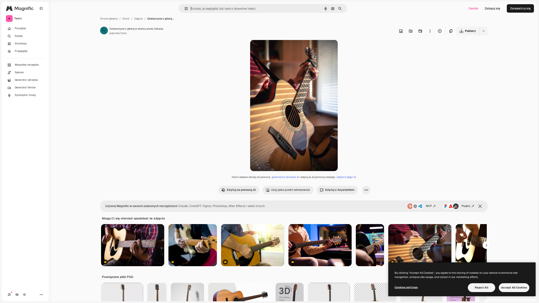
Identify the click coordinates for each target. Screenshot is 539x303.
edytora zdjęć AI (346, 177)
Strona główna (109, 18)
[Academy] (16, 294)
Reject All (481, 287)
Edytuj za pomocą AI (241, 190)
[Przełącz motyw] (24, 294)
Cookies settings (406, 287)
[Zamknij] (480, 206)
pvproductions (118, 33)
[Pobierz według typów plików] (483, 31)
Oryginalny (279, 48)
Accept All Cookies (514, 287)
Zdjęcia (138, 18)
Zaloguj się (492, 8)
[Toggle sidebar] (41, 8)
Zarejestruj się (520, 8)
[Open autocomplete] (184, 8)
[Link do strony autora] (104, 31)
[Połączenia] (9, 294)
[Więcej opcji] (430, 31)
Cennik (473, 8)
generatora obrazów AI (285, 177)
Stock (125, 18)
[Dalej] (486, 245)
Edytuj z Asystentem (339, 190)
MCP (429, 206)
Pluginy (466, 206)
